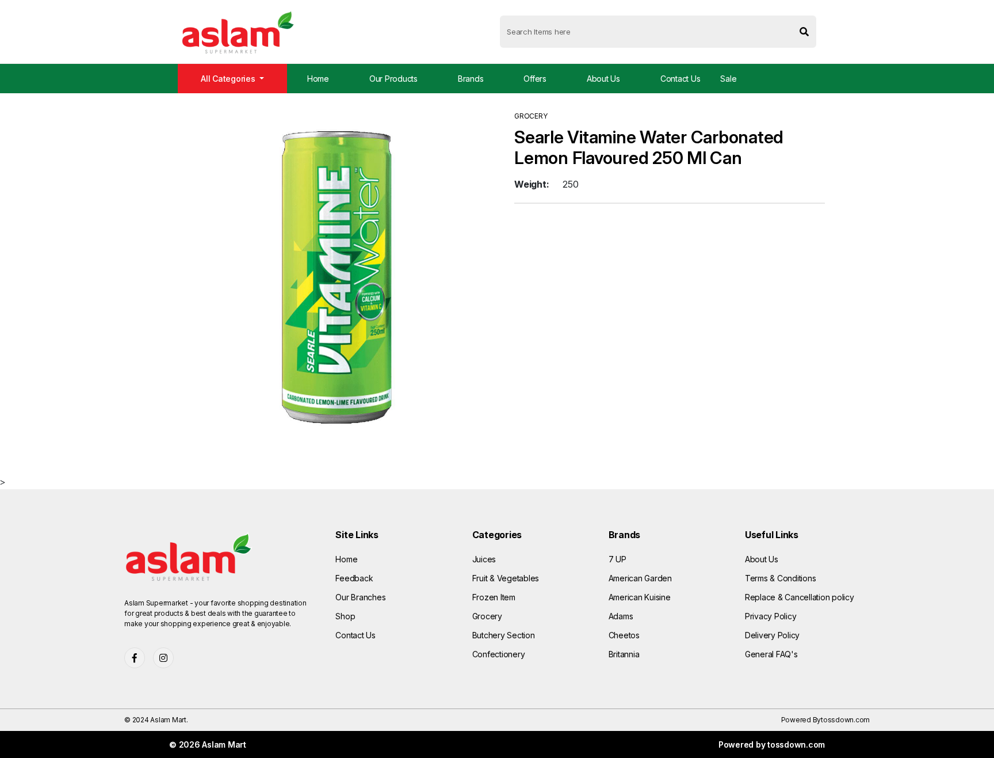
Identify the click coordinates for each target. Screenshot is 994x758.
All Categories (229, 78)
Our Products (393, 78)
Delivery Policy (772, 635)
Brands (471, 78)
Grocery (487, 616)
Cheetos (624, 635)
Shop (345, 616)
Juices (484, 559)
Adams (621, 616)
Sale (728, 78)
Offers (534, 78)
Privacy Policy (771, 616)
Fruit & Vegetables (506, 578)
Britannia (624, 654)
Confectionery (498, 654)
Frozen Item (493, 597)
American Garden (640, 578)
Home (318, 78)
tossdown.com (845, 719)
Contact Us (680, 78)
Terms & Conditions (780, 578)
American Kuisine (640, 597)
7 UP (617, 559)
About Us (603, 78)
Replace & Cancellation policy (799, 597)
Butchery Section (503, 635)
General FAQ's (771, 654)
